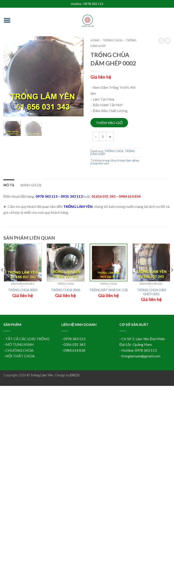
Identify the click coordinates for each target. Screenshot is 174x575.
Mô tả (8, 185)
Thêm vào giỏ (109, 122)
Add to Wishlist (72, 47)
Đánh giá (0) (31, 185)
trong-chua (109, 160)
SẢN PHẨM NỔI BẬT (22, 283)
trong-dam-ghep (128, 160)
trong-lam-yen (99, 163)
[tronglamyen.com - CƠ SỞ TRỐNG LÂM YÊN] (87, 18)
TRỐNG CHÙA (112, 40)
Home (94, 40)
